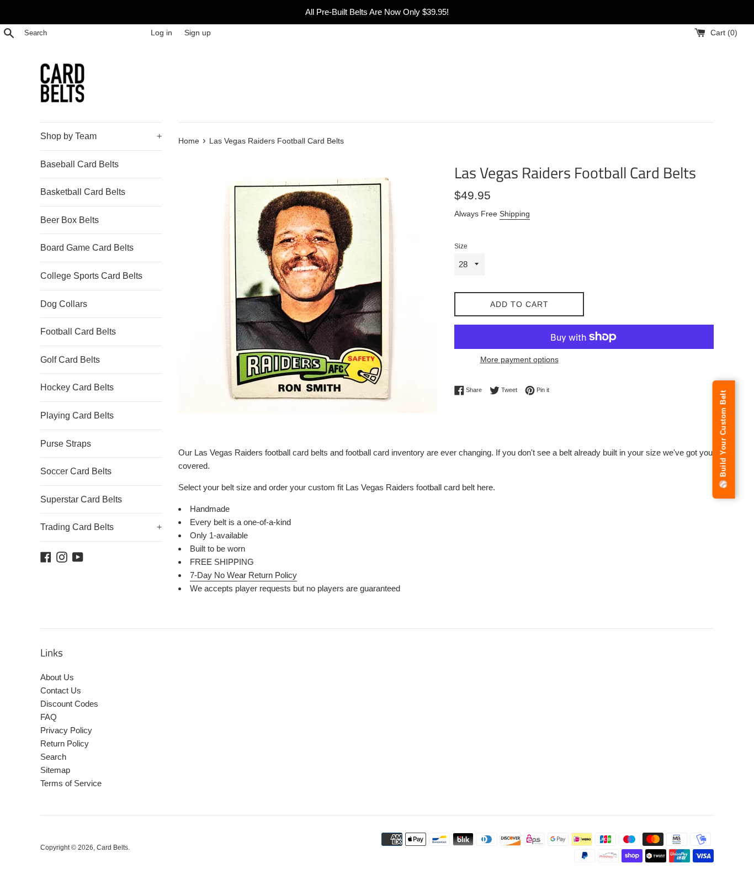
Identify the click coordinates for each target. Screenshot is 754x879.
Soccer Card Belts (75, 471)
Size (461, 246)
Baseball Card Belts (79, 164)
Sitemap (55, 770)
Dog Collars (63, 304)
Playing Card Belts (77, 415)
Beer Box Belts (69, 220)
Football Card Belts (78, 331)
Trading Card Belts (101, 527)
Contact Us (60, 690)
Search (53, 756)
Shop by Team (101, 136)
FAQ (48, 717)
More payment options (519, 359)
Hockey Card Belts (77, 387)
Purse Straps (65, 443)
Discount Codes (69, 703)
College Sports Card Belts (91, 275)
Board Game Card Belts (87, 247)
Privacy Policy (66, 730)
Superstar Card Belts (81, 499)
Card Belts (112, 847)
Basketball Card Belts (82, 192)
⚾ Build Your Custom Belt (723, 439)
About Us (57, 677)
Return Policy (64, 743)
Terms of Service (71, 783)
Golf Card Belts (70, 359)
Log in (161, 33)
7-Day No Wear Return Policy (243, 575)
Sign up (197, 33)
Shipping (515, 213)
